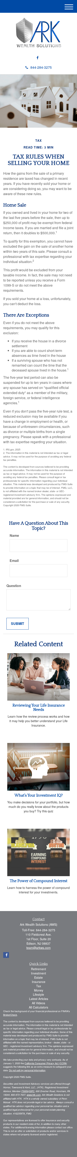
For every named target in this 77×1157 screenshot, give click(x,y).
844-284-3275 (41, 67)
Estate (38, 977)
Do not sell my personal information (27, 1070)
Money (38, 990)
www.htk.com (34, 1094)
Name (14, 535)
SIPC (31, 1091)
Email (14, 560)
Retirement (38, 969)
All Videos (38, 1003)
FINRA (24, 1091)
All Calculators (38, 1007)
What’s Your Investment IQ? (39, 795)
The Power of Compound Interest (38, 881)
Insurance (38, 982)
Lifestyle (38, 994)
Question (13, 585)
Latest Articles (38, 999)
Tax (38, 986)
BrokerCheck (10, 1014)
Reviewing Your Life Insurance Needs (38, 707)
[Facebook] (37, 57)
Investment (38, 973)
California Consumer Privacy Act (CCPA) (46, 1063)
